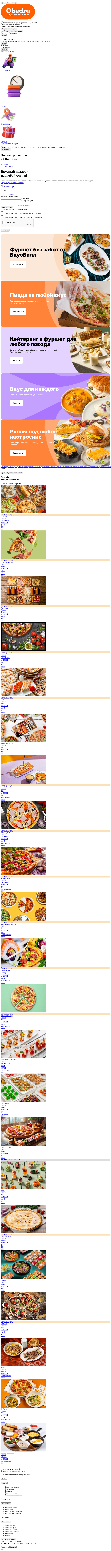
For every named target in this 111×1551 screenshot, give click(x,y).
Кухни (7, 1535)
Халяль (106, 467)
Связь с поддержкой (8, 1539)
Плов (62, 467)
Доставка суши (10, 1527)
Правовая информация (13, 1495)
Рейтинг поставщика (13, 1513)
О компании (9, 1489)
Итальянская (83, 467)
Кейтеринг (23, 467)
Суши (11, 467)
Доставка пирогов (12, 1531)
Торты (58, 467)
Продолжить (6, 149)
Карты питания (11, 1507)
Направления (6, 1522)
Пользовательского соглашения (29, 213)
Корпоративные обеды (13, 1511)
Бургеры (16, 467)
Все (2, 467)
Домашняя (45, 467)
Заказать (16, 360)
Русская (101, 467)
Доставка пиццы (11, 1529)
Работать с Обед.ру (8, 33)
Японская (75, 467)
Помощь (4, 49)
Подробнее (5, 1547)
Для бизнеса (6, 1503)
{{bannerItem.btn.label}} (9, 3)
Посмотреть (18, 264)
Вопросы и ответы (12, 1487)
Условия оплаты (11, 1493)
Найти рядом (18, 311)
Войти (4, 35)
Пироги (38, 467)
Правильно (31, 467)
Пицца (6, 467)
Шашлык (52, 467)
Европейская (93, 467)
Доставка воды (10, 1526)
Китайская (68, 467)
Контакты (8, 1491)
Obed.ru (4, 1483)
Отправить (5, 230)
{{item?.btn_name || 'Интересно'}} (12, 473)
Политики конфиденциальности (30, 217)
